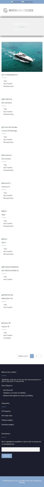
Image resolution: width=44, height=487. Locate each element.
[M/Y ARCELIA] (7, 99)
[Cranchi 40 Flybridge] (9, 127)
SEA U (4, 243)
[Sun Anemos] (7, 155)
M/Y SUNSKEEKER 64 (10, 75)
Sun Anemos (6, 159)
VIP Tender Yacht (7, 416)
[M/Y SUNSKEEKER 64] (22, 71)
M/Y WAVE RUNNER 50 (10, 271)
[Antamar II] (6, 183)
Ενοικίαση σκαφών (8, 425)
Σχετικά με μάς (8, 390)
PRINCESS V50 (7, 299)
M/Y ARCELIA (7, 103)
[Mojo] (4, 211)
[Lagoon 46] (6, 323)
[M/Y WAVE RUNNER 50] (10, 267)
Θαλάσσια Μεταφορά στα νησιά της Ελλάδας (18, 396)
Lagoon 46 (5, 327)
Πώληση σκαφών (7, 420)
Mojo (3, 215)
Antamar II (6, 187)
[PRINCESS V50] (7, 295)
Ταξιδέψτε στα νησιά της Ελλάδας (14, 393)
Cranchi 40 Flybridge (9, 131)
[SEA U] (4, 239)
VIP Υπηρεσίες (6, 411)
